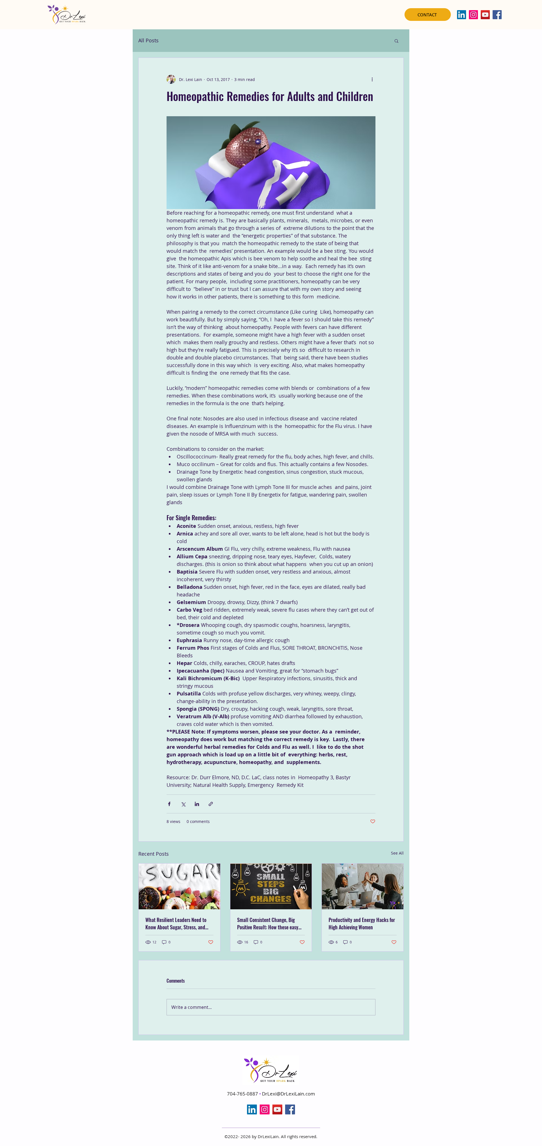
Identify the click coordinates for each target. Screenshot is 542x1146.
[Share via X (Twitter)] (183, 804)
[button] (396, 40)
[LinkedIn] (461, 14)
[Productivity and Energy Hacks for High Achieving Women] (362, 886)
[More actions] (372, 79)
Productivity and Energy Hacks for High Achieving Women (362, 923)
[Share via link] (210, 804)
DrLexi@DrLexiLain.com (288, 1093)
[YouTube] (485, 14)
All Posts (148, 40)
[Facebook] (497, 14)
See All (397, 853)
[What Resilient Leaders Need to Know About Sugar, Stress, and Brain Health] (179, 886)
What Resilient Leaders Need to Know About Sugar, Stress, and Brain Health (175, 923)
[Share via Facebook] (169, 804)
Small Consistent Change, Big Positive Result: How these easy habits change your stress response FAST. (267, 923)
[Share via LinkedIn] (197, 804)
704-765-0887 (243, 1093)
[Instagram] (473, 14)
